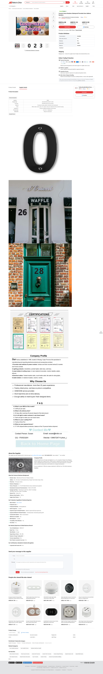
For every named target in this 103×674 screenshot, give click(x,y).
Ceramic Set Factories (36, 653)
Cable (74, 634)
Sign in (93, 3)
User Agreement (58, 669)
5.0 (80, 88)
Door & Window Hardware (28, 8)
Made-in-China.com (46, 667)
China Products (33, 666)
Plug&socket (54, 634)
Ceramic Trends (43, 656)
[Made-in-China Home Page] (15, 2)
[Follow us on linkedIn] (93, 662)
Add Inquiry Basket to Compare (32, 50)
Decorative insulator (33, 634)
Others (74, 637)
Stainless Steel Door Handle (36, 648)
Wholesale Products (51, 666)
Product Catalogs (25, 632)
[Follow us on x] (87, 662)
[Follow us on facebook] (85, 662)
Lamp (10, 637)
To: (14, 559)
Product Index (72, 666)
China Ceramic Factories (14, 653)
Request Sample (79, 30)
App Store (11, 662)
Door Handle (36, 8)
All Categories (12, 6)
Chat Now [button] (86, 27)
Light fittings (54, 637)
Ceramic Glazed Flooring (58, 653)
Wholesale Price (58, 666)
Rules (94, 6)
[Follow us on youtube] (90, 662)
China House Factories (25, 653)
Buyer (67, 6)
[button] (64, 2)
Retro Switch (19, 502)
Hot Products (27, 666)
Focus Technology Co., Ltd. (43, 669)
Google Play (19, 662)
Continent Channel (65, 666)
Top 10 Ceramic (35, 656)
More (10, 659)
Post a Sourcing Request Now (42, 572)
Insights (76, 666)
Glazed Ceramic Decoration (25, 656)
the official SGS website (37, 455)
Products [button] (28, 2)
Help (73, 6)
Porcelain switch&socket (13, 634)
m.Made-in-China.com (54, 667)
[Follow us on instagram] (88, 662)
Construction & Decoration (17, 8)
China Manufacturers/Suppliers (42, 666)
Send (18, 572)
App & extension (80, 6)
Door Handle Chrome (24, 648)
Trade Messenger (27, 662)
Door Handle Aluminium (14, 648)
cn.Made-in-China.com (62, 667)
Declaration (64, 669)
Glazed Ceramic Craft (69, 653)
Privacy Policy (69, 669)
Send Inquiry (67, 27)
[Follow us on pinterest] (92, 662)
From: (14, 555)
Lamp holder (32, 637)
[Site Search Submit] (68, 2)
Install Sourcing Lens (38, 662)
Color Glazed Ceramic (13, 656)
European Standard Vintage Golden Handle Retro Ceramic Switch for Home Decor (16, 598)
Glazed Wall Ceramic (79, 653)
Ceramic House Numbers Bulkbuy (55, 656)
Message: (13, 562)
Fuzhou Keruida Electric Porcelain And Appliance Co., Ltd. (71, 17)
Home (10, 8)
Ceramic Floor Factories (46, 653)
